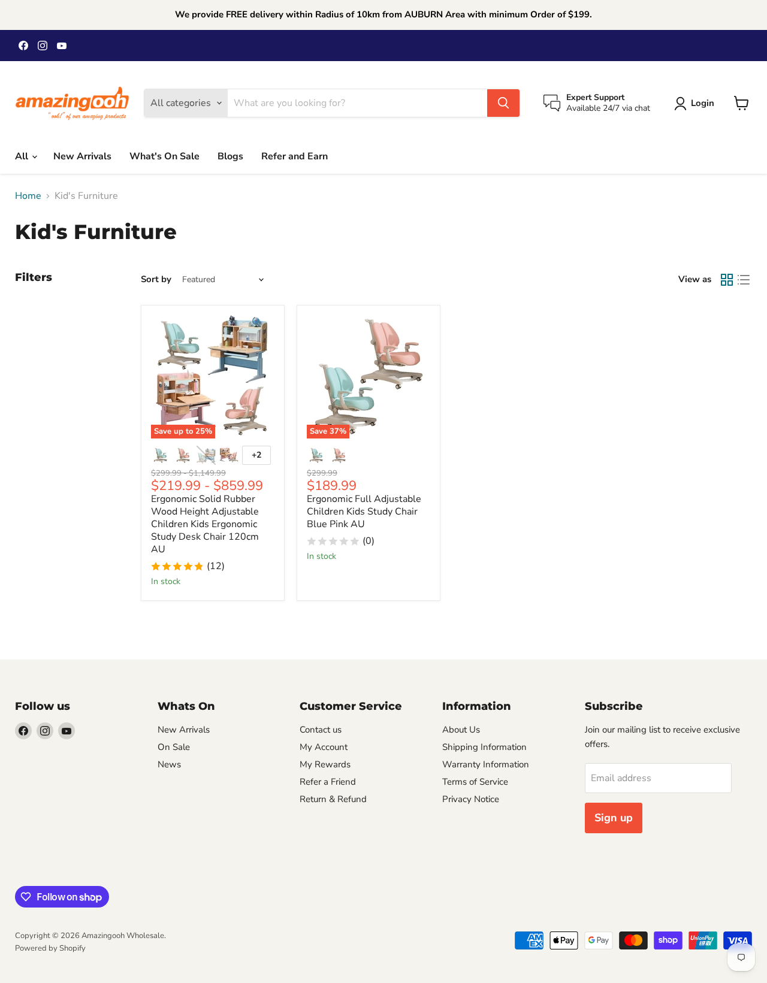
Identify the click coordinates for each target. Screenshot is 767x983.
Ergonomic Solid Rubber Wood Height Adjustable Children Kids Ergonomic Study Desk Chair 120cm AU (205, 524)
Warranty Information (485, 764)
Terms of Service (475, 782)
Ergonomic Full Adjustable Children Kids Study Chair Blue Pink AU (364, 511)
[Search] (503, 103)
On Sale (174, 747)
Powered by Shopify (50, 948)
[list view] (743, 279)
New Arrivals (82, 156)
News (169, 764)
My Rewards (325, 764)
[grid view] (726, 279)
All (23, 156)
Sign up (613, 817)
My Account (324, 747)
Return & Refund (333, 799)
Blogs (230, 156)
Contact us (321, 730)
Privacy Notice (470, 799)
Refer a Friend (328, 782)
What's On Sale (164, 156)
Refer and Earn (294, 156)
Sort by (156, 279)
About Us (461, 730)
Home (28, 195)
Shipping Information (484, 747)
